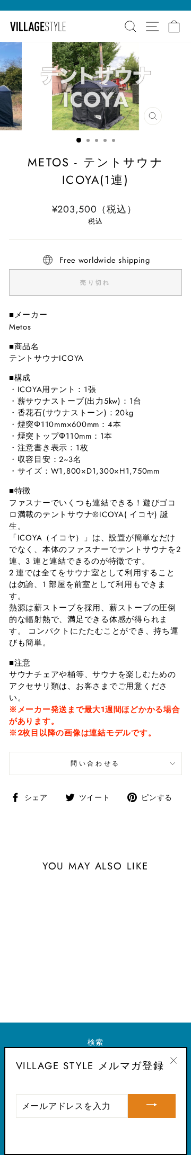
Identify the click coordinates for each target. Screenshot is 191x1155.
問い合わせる (95, 763)
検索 (95, 1042)
